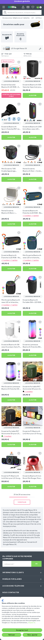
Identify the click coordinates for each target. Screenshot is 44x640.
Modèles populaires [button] (12, 579)
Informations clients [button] (13, 572)
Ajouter (32, 95)
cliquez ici (31, 622)
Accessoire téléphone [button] (13, 586)
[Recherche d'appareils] (40, 49)
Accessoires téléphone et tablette (15, 18)
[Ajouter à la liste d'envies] (19, 62)
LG (33, 18)
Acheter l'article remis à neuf (11, 95)
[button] (33, 215)
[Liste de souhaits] (33, 7)
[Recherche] (5, 12)
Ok (36, 564)
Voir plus (22, 502)
